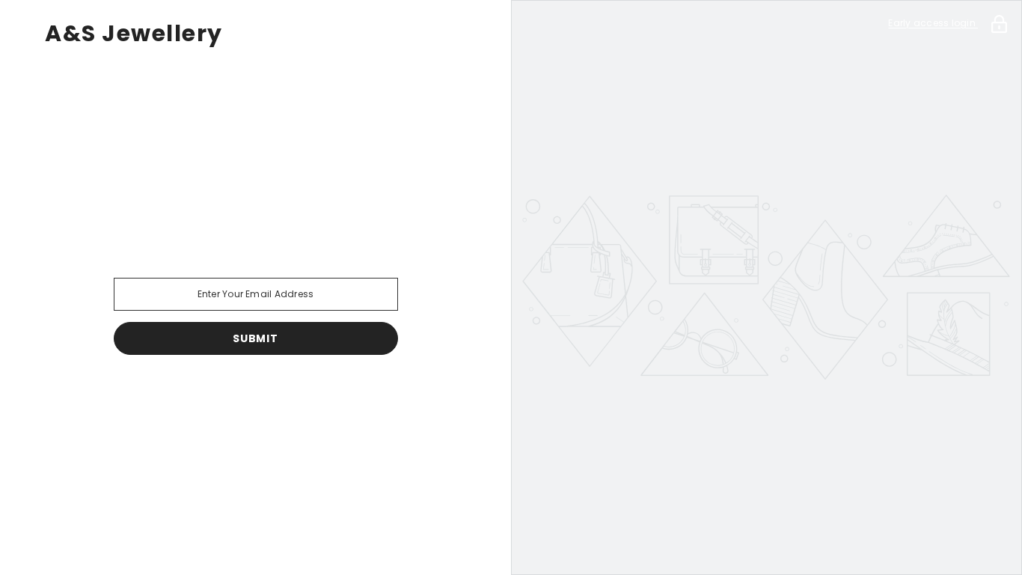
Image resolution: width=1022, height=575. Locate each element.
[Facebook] (151, 393)
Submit (255, 338)
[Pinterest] (234, 393)
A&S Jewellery (134, 33)
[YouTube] (318, 393)
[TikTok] (276, 393)
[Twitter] (360, 393)
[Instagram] (193, 393)
